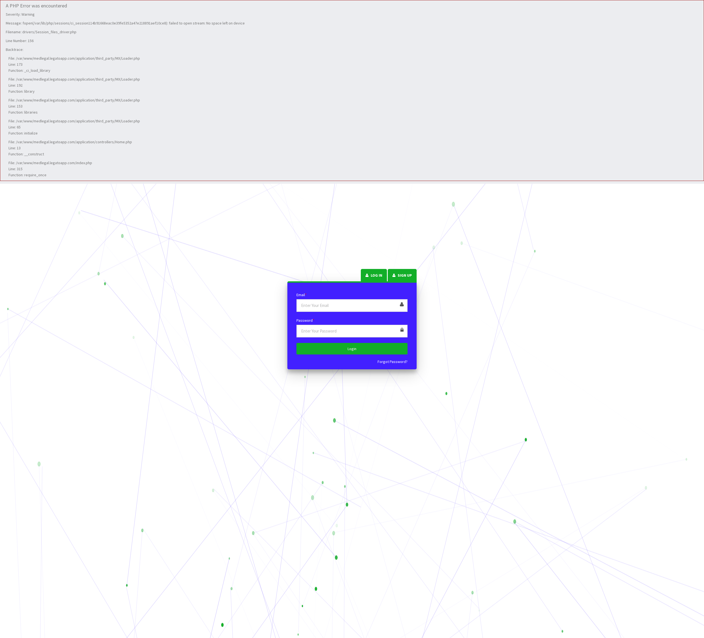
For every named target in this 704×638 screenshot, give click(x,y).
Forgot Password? (393, 361)
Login (352, 348)
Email (301, 294)
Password (305, 320)
